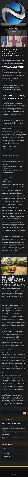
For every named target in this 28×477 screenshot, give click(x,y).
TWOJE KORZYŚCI (5, 459)
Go (24, 413)
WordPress (15, 473)
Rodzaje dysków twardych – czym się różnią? (11, 423)
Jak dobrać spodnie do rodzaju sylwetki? (10, 426)
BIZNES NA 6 (4, 448)
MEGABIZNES (14, 28)
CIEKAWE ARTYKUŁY (6, 451)
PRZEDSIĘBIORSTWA (6, 456)
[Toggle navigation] (14, 32)
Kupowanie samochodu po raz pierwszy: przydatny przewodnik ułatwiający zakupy (13, 281)
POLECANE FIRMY (5, 453)
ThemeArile (14, 474)
